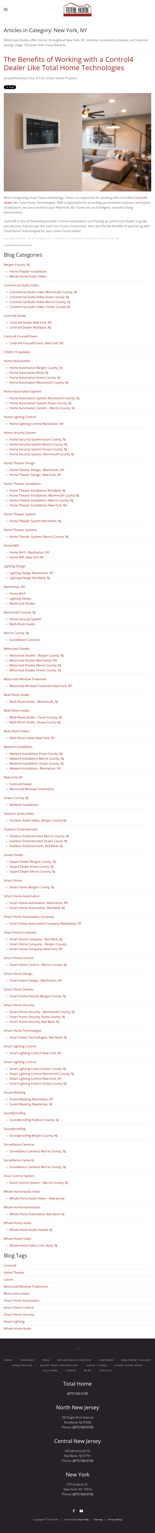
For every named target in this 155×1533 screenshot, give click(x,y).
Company (27, 1360)
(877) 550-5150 (77, 1394)
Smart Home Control (18, 1307)
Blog (87, 1370)
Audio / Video (96, 1365)
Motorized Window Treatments (26, 1286)
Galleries (50, 1370)
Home (8, 1360)
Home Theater (14, 1272)
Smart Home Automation (22, 1300)
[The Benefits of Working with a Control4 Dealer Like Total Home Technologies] (77, 142)
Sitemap (98, 1519)
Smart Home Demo (129, 1365)
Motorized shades (16, 1293)
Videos (71, 1370)
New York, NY (109, 238)
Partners (106, 1360)
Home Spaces (22, 1365)
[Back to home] (77, 9)
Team (46, 1360)
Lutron (8, 1279)
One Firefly (83, 1519)
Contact (105, 1370)
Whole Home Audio (17, 1328)
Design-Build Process (74, 1360)
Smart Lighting (14, 1321)
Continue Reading (18, 245)
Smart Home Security (19, 1314)
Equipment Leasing (136, 1360)
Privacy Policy (115, 1519)
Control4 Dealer (83, 238)
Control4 (10, 1265)
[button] (6, 9)
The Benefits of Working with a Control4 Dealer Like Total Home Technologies (68, 63)
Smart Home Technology (59, 1365)
